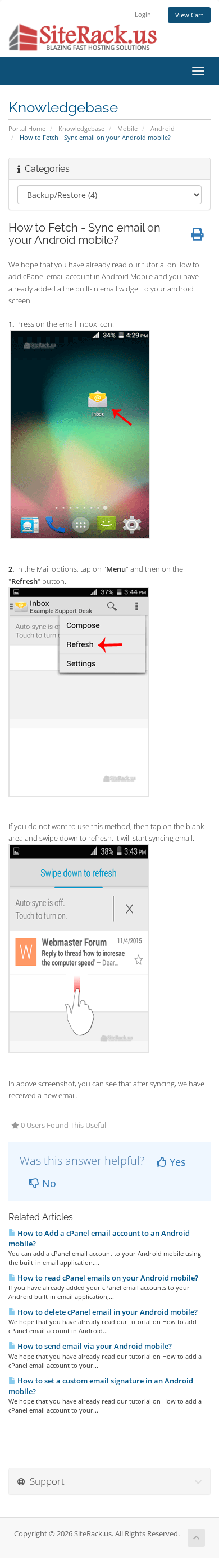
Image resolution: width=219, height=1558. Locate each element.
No (47, 1183)
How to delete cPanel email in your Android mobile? (107, 1312)
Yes (176, 1162)
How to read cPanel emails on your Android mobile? (107, 1278)
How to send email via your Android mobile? (94, 1346)
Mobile (127, 128)
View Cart (189, 15)
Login (143, 14)
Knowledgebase (81, 128)
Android (162, 128)
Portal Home (26, 128)
